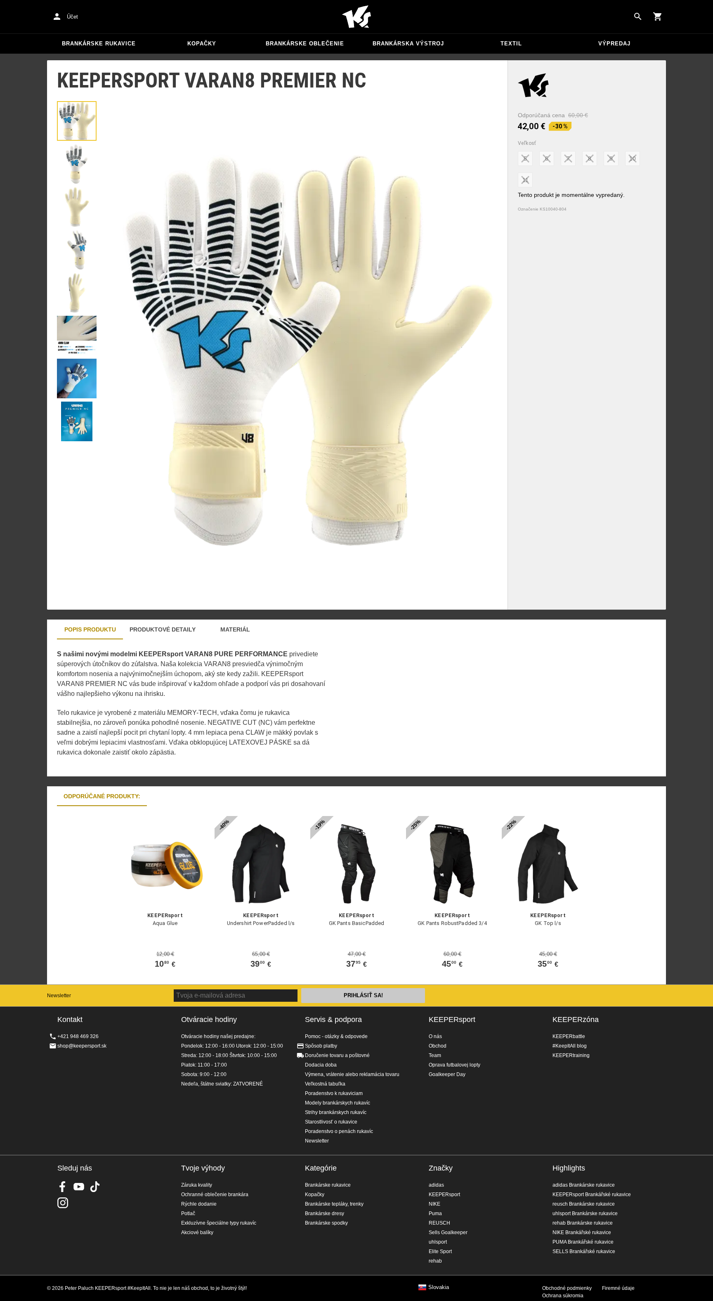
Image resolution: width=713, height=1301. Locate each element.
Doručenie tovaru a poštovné (337, 1055)
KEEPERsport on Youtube (78, 1186)
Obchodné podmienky (567, 1288)
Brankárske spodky (326, 1223)
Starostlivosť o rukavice (331, 1122)
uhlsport (438, 1242)
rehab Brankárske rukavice (582, 1223)
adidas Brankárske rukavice (583, 1185)
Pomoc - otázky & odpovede (336, 1036)
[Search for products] (638, 16)
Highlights (568, 1168)
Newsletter (59, 995)
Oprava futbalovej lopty (454, 1065)
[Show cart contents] (657, 16)
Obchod (437, 1046)
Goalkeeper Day (447, 1074)
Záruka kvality (196, 1185)
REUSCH (439, 1223)
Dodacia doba (321, 1065)
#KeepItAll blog (569, 1046)
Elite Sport (440, 1251)
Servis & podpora (333, 1019)
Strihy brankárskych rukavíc (335, 1112)
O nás (435, 1036)
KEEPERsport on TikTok (95, 1186)
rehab (435, 1261)
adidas (436, 1185)
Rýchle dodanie (199, 1204)
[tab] (77, 121)
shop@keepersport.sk (81, 1046)
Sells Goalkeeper (448, 1232)
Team (435, 1055)
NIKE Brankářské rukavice (581, 1232)
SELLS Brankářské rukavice (583, 1251)
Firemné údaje (618, 1288)
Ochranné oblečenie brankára (214, 1194)
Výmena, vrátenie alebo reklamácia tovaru (352, 1074)
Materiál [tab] (235, 629)
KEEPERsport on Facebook (62, 1186)
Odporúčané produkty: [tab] (102, 796)
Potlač (188, 1213)
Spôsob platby (321, 1046)
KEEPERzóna (575, 1019)
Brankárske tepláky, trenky (334, 1204)
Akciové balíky (197, 1232)
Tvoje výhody (203, 1168)
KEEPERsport (452, 1019)
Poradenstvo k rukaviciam (334, 1093)
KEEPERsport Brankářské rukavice (591, 1194)
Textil (511, 43)
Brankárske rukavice (99, 43)
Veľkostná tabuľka (325, 1084)
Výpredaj (614, 43)
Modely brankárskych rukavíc (337, 1103)
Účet (72, 17)
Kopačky (201, 43)
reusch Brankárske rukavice (583, 1204)
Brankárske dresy (324, 1213)
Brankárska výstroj (408, 43)
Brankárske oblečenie (305, 43)
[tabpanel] (191, 707)
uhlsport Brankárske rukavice (585, 1213)
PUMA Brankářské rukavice (583, 1242)
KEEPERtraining (571, 1055)
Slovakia (438, 1287)
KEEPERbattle (568, 1036)
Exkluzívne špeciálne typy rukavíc (218, 1223)
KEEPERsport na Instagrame (62, 1202)
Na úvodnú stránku (356, 16)
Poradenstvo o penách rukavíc (339, 1131)
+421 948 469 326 (78, 1036)
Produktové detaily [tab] (163, 629)
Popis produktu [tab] (90, 629)
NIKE (434, 1204)
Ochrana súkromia (562, 1296)
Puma (435, 1213)
